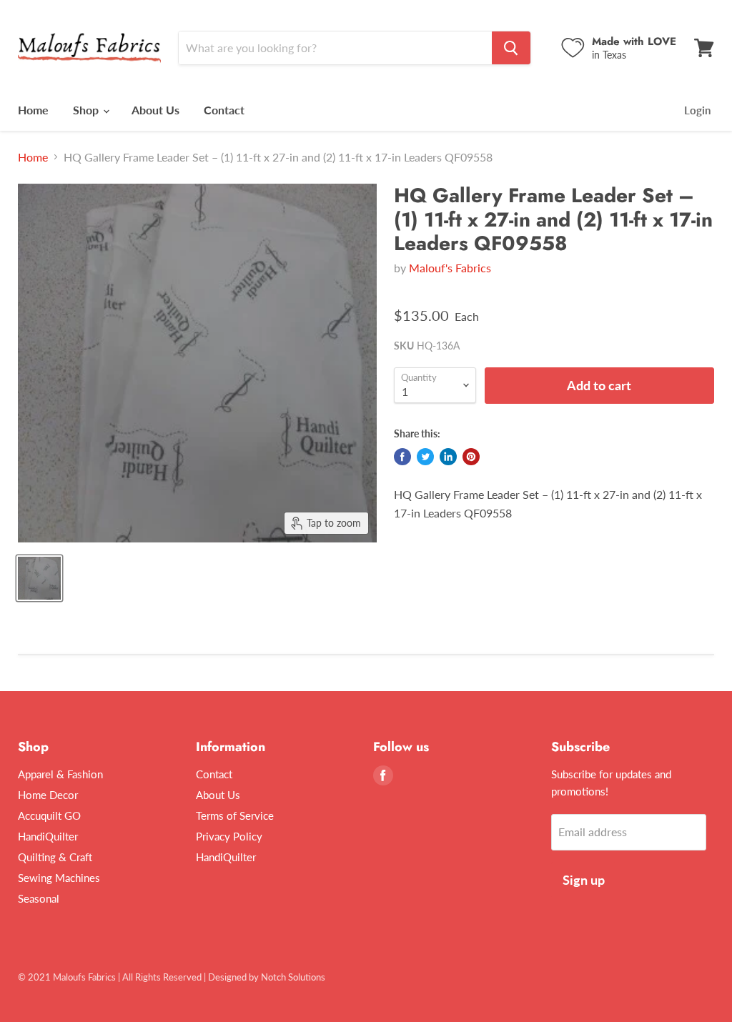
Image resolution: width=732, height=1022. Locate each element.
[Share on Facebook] (402, 456)
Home (33, 109)
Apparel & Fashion (60, 774)
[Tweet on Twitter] (425, 456)
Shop (87, 109)
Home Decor (48, 794)
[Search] (511, 47)
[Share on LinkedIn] (448, 456)
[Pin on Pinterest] (471, 456)
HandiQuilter (48, 836)
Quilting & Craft (55, 856)
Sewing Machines (59, 877)
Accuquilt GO (49, 815)
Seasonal (38, 898)
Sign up (584, 880)
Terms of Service (235, 815)
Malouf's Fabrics (450, 267)
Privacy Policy (229, 836)
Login (697, 110)
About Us (155, 109)
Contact (224, 109)
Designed (227, 977)
